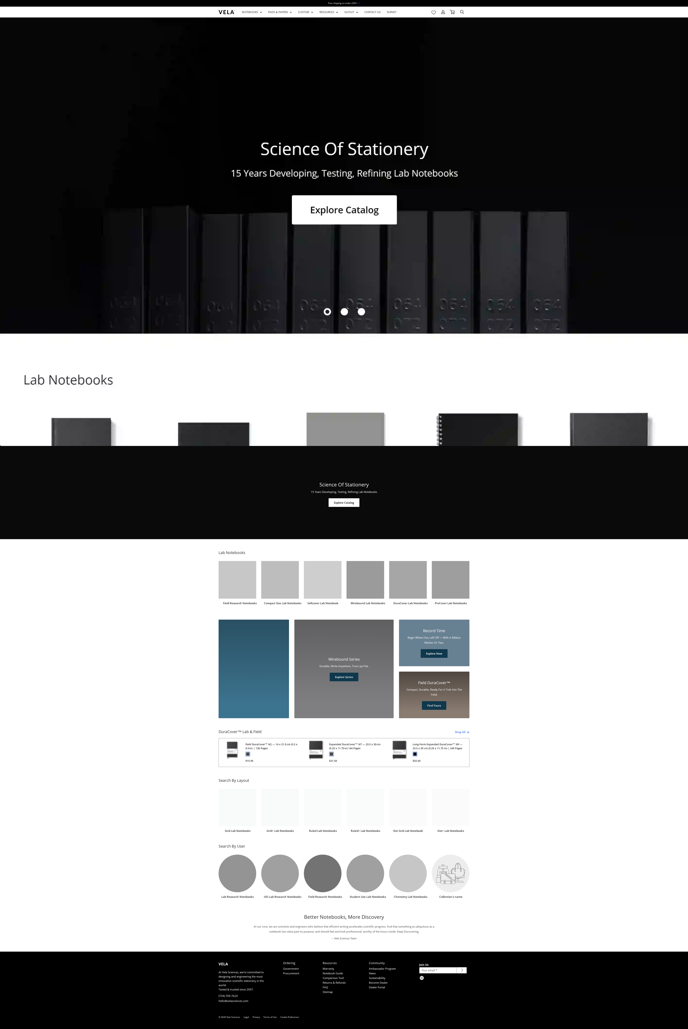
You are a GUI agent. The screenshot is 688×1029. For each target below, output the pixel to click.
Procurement (291, 973)
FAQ (325, 987)
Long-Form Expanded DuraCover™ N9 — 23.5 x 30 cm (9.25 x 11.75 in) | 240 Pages (437, 746)
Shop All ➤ (462, 732)
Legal (246, 1017)
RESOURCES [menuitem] (326, 12)
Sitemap (328, 992)
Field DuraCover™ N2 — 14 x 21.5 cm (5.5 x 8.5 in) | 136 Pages (271, 746)
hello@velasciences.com (233, 1001)
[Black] (415, 754)
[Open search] (462, 12)
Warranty (328, 968)
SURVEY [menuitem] (391, 12)
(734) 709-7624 (228, 996)
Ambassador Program (382, 968)
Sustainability (377, 978)
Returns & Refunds (334, 982)
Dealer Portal (377, 987)
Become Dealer (378, 982)
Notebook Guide (333, 973)
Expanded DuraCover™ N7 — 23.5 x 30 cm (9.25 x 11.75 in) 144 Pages (354, 746)
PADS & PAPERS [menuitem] (278, 12)
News (372, 973)
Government (291, 968)
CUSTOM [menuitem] (303, 12)
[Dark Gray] (247, 754)
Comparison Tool (333, 978)
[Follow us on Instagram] (421, 978)
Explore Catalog (344, 502)
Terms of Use (270, 1017)
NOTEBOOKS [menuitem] (250, 12)
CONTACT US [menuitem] (372, 12)
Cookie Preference (289, 1017)
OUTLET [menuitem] (349, 12)
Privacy (256, 1017)
